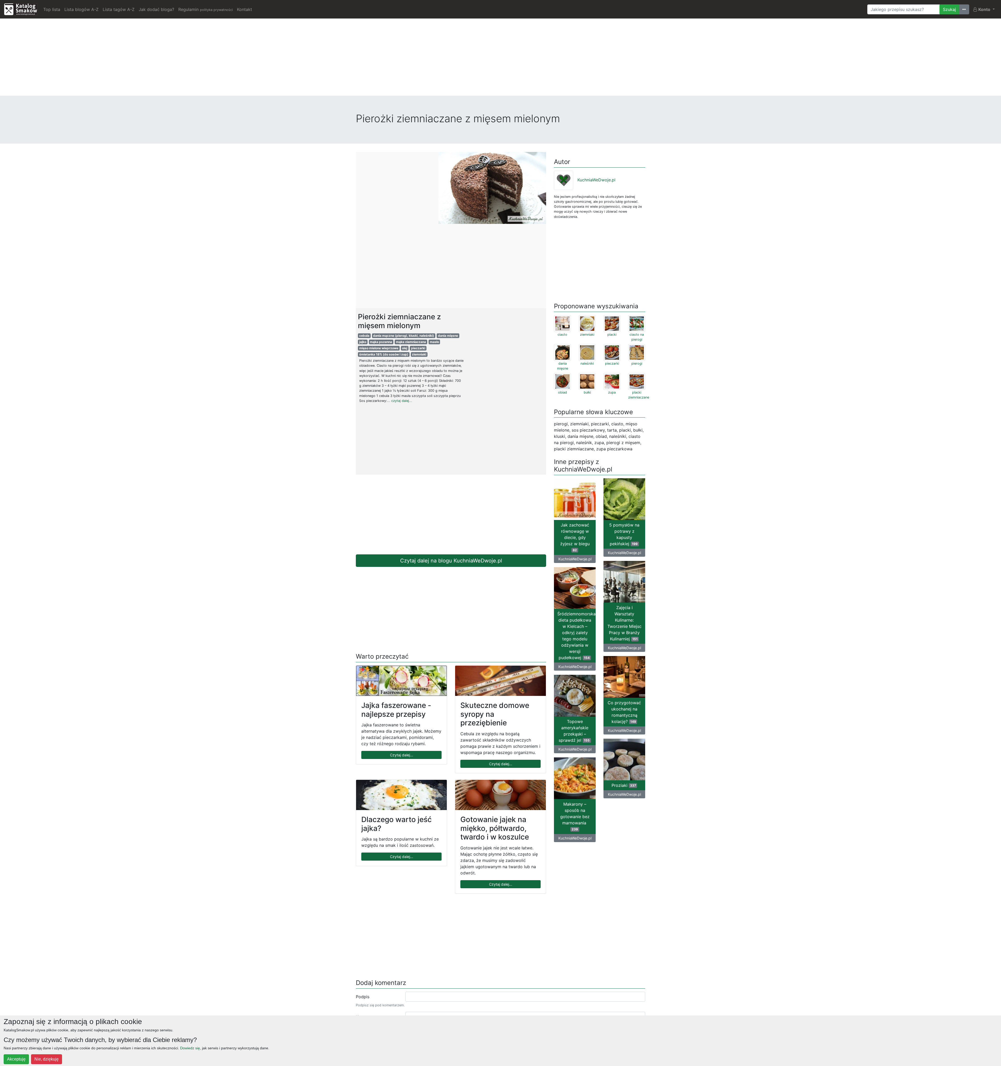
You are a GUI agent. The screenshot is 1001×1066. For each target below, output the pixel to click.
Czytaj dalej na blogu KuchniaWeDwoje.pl (451, 560)
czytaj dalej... (401, 401)
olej (404, 348)
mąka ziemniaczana (411, 342)
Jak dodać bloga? (156, 9)
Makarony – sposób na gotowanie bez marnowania (575, 816)
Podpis (362, 996)
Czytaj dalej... (401, 755)
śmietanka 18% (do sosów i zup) (383, 354)
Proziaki (624, 785)
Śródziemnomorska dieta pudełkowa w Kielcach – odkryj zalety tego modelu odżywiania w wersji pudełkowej (576, 635)
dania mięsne (448, 336)
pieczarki (418, 348)
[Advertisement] (500, 59)
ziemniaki (419, 354)
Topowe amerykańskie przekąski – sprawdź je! (574, 731)
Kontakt (244, 9)
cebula (364, 336)
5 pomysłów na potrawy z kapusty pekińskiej (624, 534)
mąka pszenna (381, 342)
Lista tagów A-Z (119, 9)
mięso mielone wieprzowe (378, 348)
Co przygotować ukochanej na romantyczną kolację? (624, 712)
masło (434, 342)
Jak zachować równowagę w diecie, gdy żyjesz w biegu (575, 537)
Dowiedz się (190, 1048)
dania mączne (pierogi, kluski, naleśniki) (403, 336)
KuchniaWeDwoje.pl (596, 179)
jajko (362, 342)
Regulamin (205, 9)
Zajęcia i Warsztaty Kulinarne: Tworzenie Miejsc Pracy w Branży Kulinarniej (624, 623)
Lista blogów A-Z (81, 9)
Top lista (51, 9)
